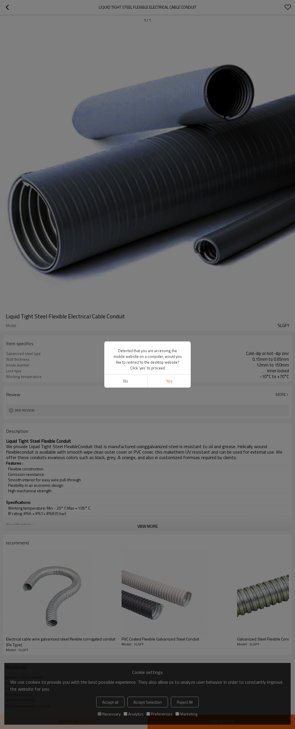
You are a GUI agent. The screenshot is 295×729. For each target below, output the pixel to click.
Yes (169, 381)
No (125, 381)
